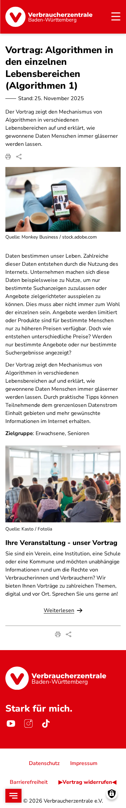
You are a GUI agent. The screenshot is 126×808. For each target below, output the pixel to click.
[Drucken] (8, 156)
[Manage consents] (112, 794)
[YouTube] (10, 723)
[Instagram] (28, 723)
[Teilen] (19, 156)
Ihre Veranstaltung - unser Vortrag (61, 542)
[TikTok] (45, 723)
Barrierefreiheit (29, 782)
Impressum (83, 763)
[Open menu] (13, 796)
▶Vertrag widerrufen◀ (87, 782)
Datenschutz (44, 763)
